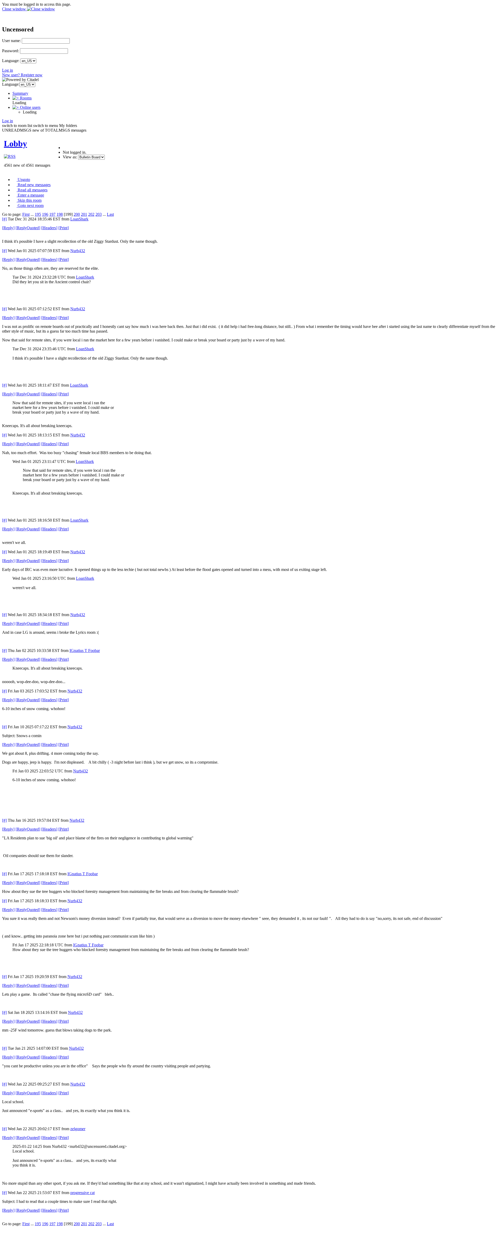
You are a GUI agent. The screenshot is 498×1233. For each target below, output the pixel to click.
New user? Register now (22, 75)
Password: (10, 51)
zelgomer (77, 1129)
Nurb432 (77, 250)
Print (63, 228)
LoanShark (79, 219)
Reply (8, 228)
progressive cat (82, 1192)
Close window (14, 9)
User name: (11, 40)
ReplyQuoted (28, 228)
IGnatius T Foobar (85, 650)
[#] (4, 219)
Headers (49, 228)
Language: (10, 60)
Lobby (15, 143)
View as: (70, 157)
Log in (7, 70)
